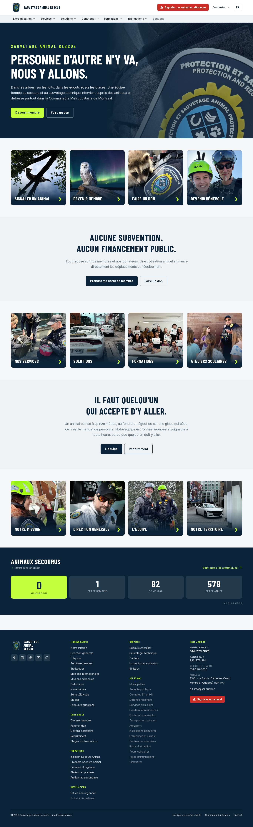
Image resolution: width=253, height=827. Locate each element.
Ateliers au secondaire (84, 777)
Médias (75, 699)
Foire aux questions (82, 704)
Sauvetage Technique (143, 653)
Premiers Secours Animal (86, 761)
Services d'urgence (83, 767)
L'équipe (111, 449)
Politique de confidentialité (186, 815)
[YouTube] (38, 657)
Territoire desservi (82, 663)
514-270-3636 (198, 669)
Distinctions (77, 684)
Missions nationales (82, 678)
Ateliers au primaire (82, 772)
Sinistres (134, 668)
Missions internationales (85, 673)
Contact (238, 815)
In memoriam (78, 689)
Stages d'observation (84, 741)
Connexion (219, 7)
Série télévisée (80, 694)
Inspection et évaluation (144, 663)
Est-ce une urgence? (83, 793)
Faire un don (60, 112)
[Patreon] (47, 657)
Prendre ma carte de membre (111, 281)
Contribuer (88, 18)
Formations (111, 18)
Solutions (67, 18)
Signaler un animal (209, 699)
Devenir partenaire (82, 730)
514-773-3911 (199, 651)
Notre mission (79, 647)
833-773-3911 (198, 660)
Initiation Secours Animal (85, 756)
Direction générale (82, 653)
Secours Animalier (140, 647)
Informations (135, 18)
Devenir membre (27, 112)
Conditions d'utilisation (217, 815)
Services (46, 18)
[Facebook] (14, 657)
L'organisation (22, 18)
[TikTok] (30, 657)
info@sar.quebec (204, 688)
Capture (134, 658)
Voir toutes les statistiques (220, 567)
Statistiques (77, 668)
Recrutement (138, 449)
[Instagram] (22, 657)
